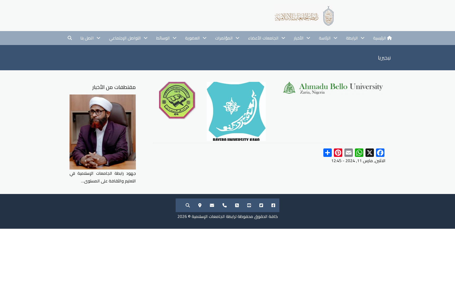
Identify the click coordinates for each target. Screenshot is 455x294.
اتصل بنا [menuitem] (87, 38)
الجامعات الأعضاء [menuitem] (263, 38)
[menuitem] (382, 38)
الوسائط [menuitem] (163, 38)
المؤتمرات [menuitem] (224, 38)
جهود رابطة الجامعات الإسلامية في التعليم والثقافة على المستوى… (103, 177)
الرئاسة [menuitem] (325, 38)
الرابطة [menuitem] (352, 38)
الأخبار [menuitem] (299, 38)
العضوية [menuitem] (192, 38)
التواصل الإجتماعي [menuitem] (125, 38)
